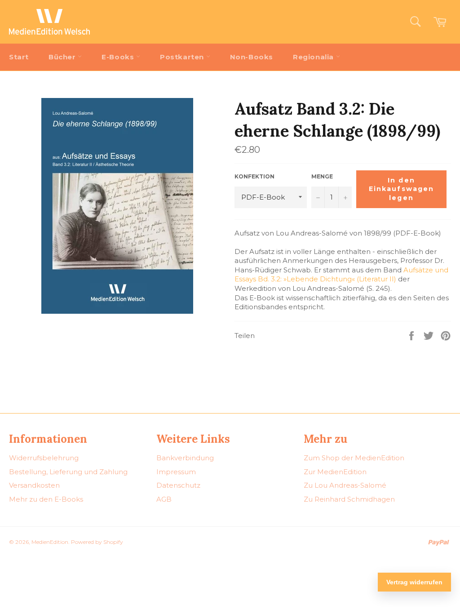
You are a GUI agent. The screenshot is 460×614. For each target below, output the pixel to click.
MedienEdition (49, 541)
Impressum (176, 471)
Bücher (63, 57)
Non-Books (251, 57)
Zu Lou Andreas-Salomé (345, 485)
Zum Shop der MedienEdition (354, 458)
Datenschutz (178, 485)
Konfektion (254, 176)
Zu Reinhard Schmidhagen (349, 499)
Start (19, 57)
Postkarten (183, 57)
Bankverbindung (185, 458)
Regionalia (314, 57)
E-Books (119, 57)
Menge (322, 176)
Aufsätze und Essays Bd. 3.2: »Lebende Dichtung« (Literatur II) (341, 275)
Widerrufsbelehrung (44, 458)
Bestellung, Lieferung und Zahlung (68, 471)
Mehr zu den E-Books (46, 499)
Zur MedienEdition (335, 471)
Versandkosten (34, 485)
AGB (164, 499)
